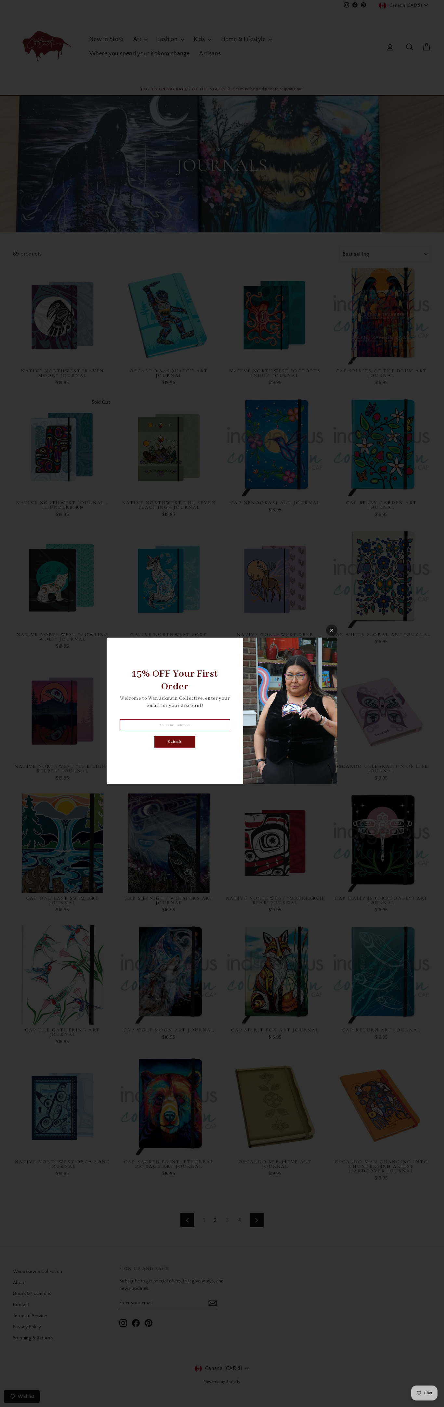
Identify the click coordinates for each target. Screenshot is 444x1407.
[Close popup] (331, 630)
